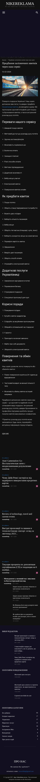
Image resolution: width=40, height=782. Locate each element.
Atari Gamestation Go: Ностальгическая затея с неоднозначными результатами (16, 463)
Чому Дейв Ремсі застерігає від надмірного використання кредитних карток (19, 480)
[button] (3, 12)
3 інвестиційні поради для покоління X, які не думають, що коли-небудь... (25, 649)
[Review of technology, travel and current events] (20, 499)
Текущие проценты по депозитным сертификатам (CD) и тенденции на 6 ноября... (19, 567)
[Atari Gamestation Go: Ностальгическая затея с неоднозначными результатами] (20, 446)
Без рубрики (5, 458)
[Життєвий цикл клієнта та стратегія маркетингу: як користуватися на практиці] (7, 687)
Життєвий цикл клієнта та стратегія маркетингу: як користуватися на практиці (26, 687)
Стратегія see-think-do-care (23, 695)
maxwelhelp (5, 469)
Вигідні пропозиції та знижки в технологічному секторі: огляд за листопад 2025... (18, 531)
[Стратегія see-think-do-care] (7, 698)
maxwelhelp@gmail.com (26, 771)
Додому (4, 60)
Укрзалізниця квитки (10, 107)
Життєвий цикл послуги (22, 674)
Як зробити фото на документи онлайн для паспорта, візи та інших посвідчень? (24, 616)
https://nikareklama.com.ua (20, 777)
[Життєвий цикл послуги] (7, 677)
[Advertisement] (20, 37)
